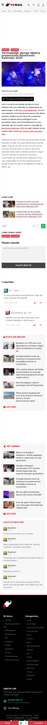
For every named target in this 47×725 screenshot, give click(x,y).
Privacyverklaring (26, 715)
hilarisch (30, 650)
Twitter (7, 645)
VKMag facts (10, 630)
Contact (8, 620)
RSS (6, 638)
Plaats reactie (23, 265)
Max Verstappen (33, 646)
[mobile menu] (3, 4)
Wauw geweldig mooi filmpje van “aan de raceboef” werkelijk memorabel (21, 545)
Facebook (9, 641)
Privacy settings (11, 656)
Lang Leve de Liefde (35, 628)
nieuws (29, 672)
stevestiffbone (17, 313)
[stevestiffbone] (8, 313)
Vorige (7, 723)
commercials (32, 631)
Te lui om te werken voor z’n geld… (18, 534)
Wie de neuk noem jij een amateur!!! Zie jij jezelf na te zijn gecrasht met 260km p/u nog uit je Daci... (23, 584)
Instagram (9, 649)
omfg (29, 620)
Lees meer (11, 407)
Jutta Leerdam (33, 661)
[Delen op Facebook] (34, 226)
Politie (29, 657)
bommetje (14, 50)
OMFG (35, 11)
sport (29, 642)
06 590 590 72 (15, 700)
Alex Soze (31, 668)
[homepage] (14, 4)
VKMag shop (10, 634)
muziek (30, 639)
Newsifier (36, 718)
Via (9, 167)
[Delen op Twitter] (38, 226)
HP (10, 290)
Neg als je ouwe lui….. (12, 571)
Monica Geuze (33, 664)
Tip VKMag (13, 708)
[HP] (6, 290)
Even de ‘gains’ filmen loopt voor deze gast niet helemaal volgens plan (29, 505)
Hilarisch (27, 11)
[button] (33, 5)
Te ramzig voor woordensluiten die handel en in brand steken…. (23, 559)
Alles (4, 11)
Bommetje (18, 11)
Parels (29, 679)
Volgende (38, 723)
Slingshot (30, 675)
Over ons (9, 718)
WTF (9, 11)
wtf (28, 653)
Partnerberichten (12, 660)
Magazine (5, 50)
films (29, 635)
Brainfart (12, 528)
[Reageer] (41, 303)
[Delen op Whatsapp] (43, 226)
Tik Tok (7, 652)
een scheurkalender (28, 110)
